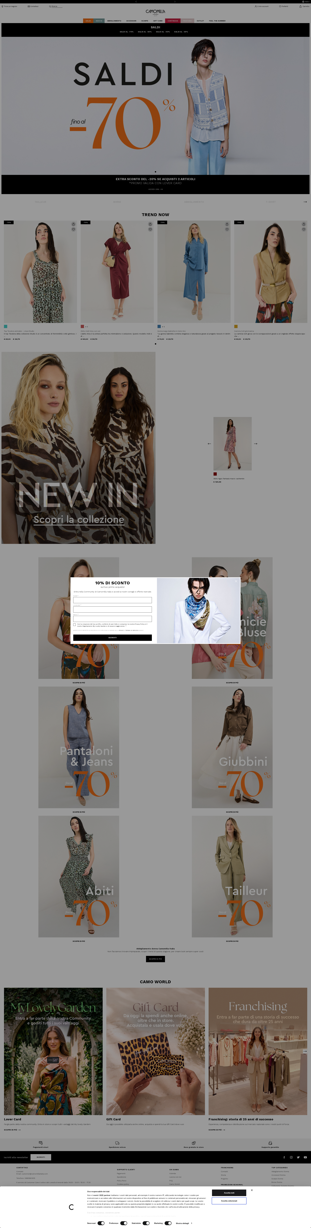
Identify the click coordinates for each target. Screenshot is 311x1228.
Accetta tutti (229, 1193)
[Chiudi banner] (252, 1190)
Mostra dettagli (182, 1223)
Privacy (121, 630)
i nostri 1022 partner (101, 1195)
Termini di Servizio (131, 630)
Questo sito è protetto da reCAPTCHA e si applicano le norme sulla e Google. (108, 630)
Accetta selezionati (229, 1201)
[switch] (123, 1223)
